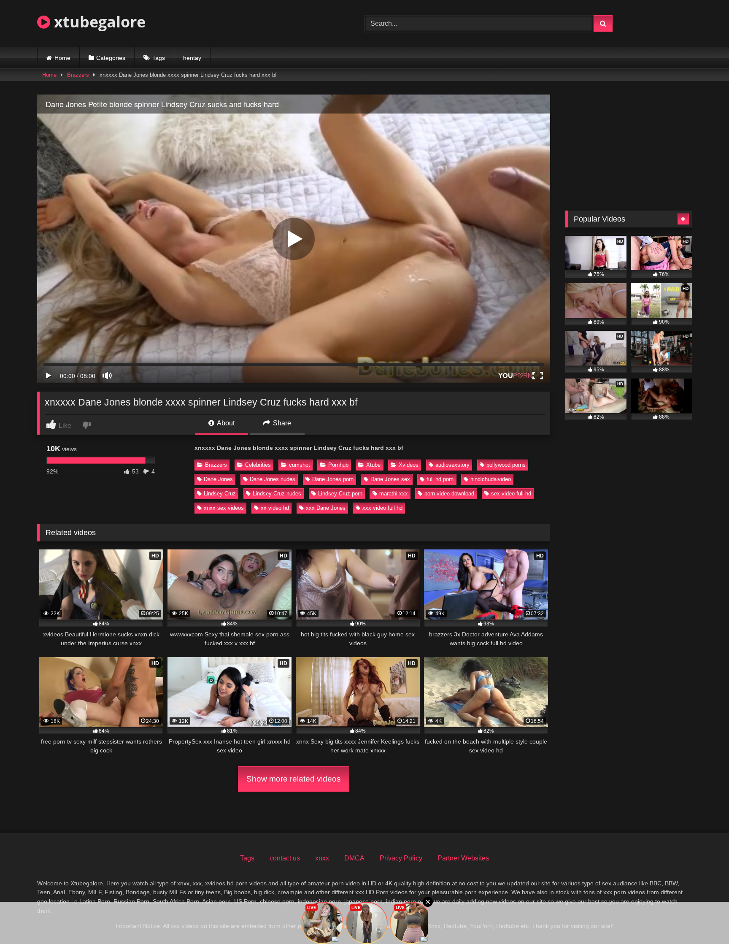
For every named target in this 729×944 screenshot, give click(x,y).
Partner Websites (463, 858)
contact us (285, 858)
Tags (158, 57)
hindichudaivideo (490, 479)
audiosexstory (452, 465)
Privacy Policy (401, 858)
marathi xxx (393, 493)
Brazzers (78, 75)
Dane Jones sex (390, 479)
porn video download (449, 493)
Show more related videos (293, 778)
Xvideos (408, 465)
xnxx (322, 858)
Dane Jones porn (333, 479)
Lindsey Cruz (220, 493)
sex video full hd (511, 493)
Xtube (373, 465)
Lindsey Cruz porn (340, 493)
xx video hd (275, 508)
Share (281, 423)
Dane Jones (218, 479)
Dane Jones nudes (272, 479)
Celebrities (258, 465)
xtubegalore (98, 21)
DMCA (354, 858)
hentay (192, 57)
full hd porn (440, 479)
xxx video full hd (382, 508)
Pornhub (338, 465)
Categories (110, 57)
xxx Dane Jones (326, 508)
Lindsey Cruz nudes (277, 493)
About (225, 423)
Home (62, 57)
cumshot (299, 465)
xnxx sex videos (224, 508)
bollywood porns (506, 465)
